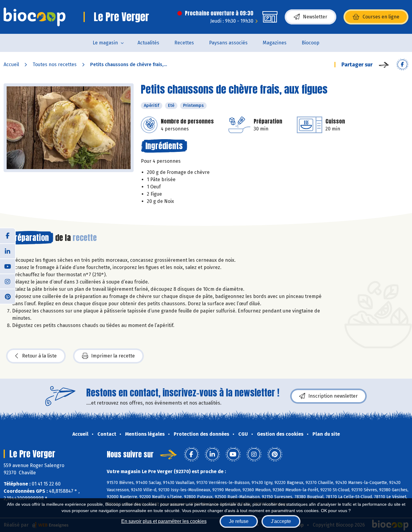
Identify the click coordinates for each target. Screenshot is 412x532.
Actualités (148, 43)
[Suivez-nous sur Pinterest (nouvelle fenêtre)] (7, 296)
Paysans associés (228, 43)
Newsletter (315, 17)
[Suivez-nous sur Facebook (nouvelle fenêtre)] (7, 235)
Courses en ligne (381, 17)
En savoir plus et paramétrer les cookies (164, 521)
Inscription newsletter (333, 396)
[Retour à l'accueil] (34, 17)
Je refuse (239, 521)
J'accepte (281, 521)
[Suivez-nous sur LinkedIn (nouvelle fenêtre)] (7, 250)
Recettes (184, 43)
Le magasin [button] (105, 43)
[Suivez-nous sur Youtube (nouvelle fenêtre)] (7, 266)
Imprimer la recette (113, 356)
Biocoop (310, 43)
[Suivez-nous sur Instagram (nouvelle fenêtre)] (7, 281)
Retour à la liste (39, 356)
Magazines (275, 43)
